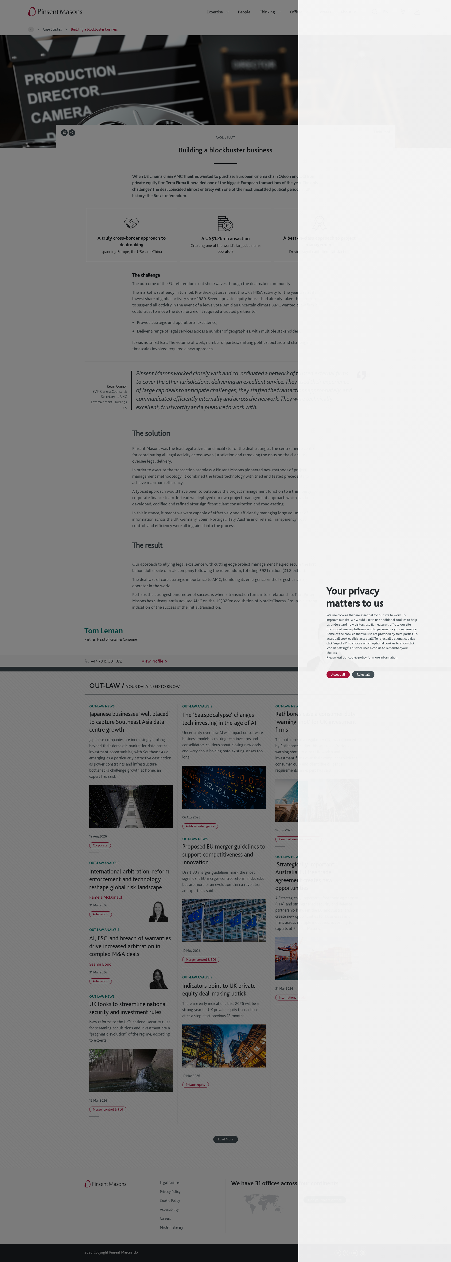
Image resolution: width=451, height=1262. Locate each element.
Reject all (363, 674)
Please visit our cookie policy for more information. (362, 657)
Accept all (338, 674)
